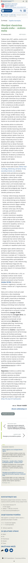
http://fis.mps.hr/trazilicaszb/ (11, 399)
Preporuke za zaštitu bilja (9, 15)
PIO (3, 536)
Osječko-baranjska (15, 20)
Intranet (4, 541)
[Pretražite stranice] (21, 10)
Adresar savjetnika (7, 528)
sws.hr (14, 561)
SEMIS (4, 534)
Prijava (4, 543)
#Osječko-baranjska (8, 414)
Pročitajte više (6, 458)
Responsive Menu (23, 1)
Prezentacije (5, 539)
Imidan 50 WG (6, 282)
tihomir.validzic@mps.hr (19, 409)
